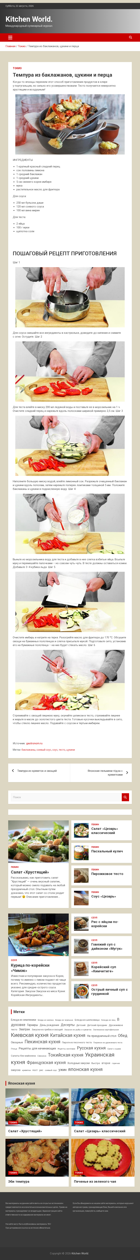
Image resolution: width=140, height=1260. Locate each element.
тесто (62, 749)
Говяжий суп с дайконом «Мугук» (106, 946)
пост (35, 1070)
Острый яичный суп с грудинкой (109, 991)
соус (55, 749)
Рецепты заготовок (66, 1049)
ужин (63, 1070)
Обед (122, 1035)
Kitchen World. (29, 19)
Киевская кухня (29, 1035)
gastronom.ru (34, 743)
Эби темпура (18, 1181)
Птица (14, 1048)
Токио (17, 68)
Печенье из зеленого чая (95, 1181)
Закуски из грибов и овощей (47, 1029)
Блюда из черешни (64, 1020)
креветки (26, 1070)
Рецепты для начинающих (37, 1048)
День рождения (49, 1025)
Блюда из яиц (108, 1020)
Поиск (125, 797)
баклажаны (28, 749)
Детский (80, 1025)
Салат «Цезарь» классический (104, 831)
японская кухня (85, 1069)
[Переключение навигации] (10, 37)
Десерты (68, 1025)
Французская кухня (46, 1062)
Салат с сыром (114, 1049)
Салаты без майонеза (23, 1055)
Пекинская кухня (42, 1041)
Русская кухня (91, 1048)
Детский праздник (97, 1025)
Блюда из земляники (23, 1019)
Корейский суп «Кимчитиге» (103, 969)
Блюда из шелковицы (87, 1020)
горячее (116, 1063)
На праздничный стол (101, 1036)
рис (41, 1070)
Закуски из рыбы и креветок (78, 1030)
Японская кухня (21, 1083)
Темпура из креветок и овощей (37, 770)
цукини (70, 749)
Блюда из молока (46, 1020)
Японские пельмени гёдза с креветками (105, 772)
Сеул (14, 960)
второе (106, 1063)
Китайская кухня (67, 1035)
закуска (15, 1070)
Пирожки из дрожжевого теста (107, 1042)
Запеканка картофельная (106, 1029)
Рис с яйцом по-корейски (104, 924)
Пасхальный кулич (107, 851)
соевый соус (43, 749)
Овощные (17, 1042)
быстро (95, 1063)
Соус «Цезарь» (103, 896)
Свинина (41, 1056)
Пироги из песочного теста (77, 1042)
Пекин (15, 867)
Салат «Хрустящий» (30, 872)
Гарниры (32, 1025)
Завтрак (24, 1029)
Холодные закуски (78, 1063)
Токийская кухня (65, 1055)
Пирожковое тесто (107, 874)
